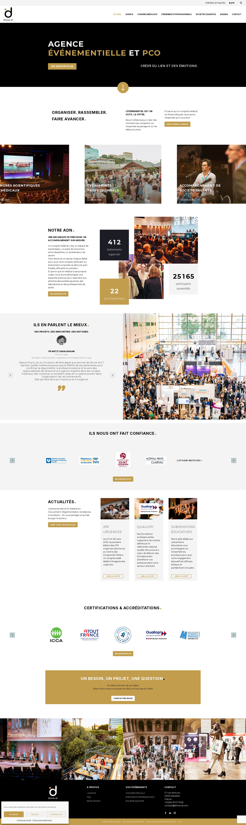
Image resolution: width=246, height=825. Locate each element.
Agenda (224, 14)
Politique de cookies (24, 820)
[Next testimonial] (112, 375)
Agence (129, 14)
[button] (241, 2)
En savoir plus (62, 66)
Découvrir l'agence (177, 124)
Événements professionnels (176, 14)
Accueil (117, 14)
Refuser (35, 814)
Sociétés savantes (206, 14)
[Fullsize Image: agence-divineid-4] (153, 749)
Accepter (13, 814)
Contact (236, 14)
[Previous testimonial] (10, 375)
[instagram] (175, 813)
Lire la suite (113, 576)
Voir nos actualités (215, 3)
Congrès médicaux (147, 14)
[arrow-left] (12, 460)
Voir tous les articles (62, 525)
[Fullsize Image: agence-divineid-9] (92, 749)
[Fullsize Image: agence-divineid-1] (215, 749)
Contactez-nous (123, 698)
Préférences (56, 814)
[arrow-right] (233, 460)
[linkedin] (170, 813)
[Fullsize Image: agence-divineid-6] (30, 749)
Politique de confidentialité (42, 820)
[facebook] (166, 813)
